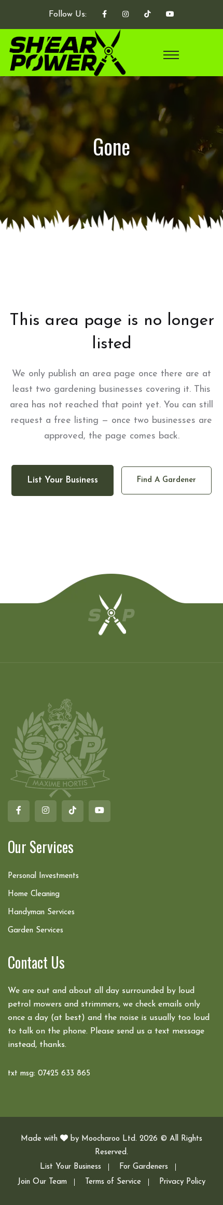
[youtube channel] (170, 15)
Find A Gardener (166, 480)
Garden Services (35, 930)
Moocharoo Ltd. (109, 1139)
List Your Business (70, 1167)
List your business (62, 480)
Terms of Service (113, 1182)
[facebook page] (104, 15)
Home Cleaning (34, 894)
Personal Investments (43, 876)
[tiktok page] (147, 15)
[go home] (111, 613)
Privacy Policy (182, 1182)
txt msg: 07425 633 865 (49, 1074)
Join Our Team (42, 1182)
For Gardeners (143, 1167)
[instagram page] (125, 15)
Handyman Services (41, 912)
